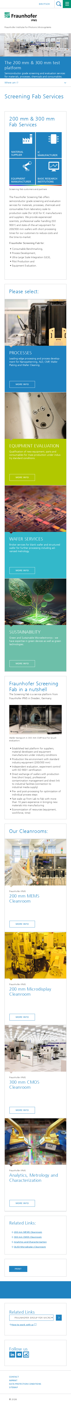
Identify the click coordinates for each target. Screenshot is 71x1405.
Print (18, 1269)
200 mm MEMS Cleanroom (28, 1232)
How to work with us (22, 1324)
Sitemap (13, 1387)
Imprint (13, 1380)
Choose (59, 1318)
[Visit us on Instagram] (26, 1355)
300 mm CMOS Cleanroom (28, 1237)
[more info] (35, 863)
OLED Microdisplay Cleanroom (30, 1247)
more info (22, 924)
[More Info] (35, 323)
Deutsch (44, 4)
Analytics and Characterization (30, 1242)
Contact (14, 1377)
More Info (22, 384)
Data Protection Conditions (25, 1384)
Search (59, 4)
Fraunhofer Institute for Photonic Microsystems (28, 27)
